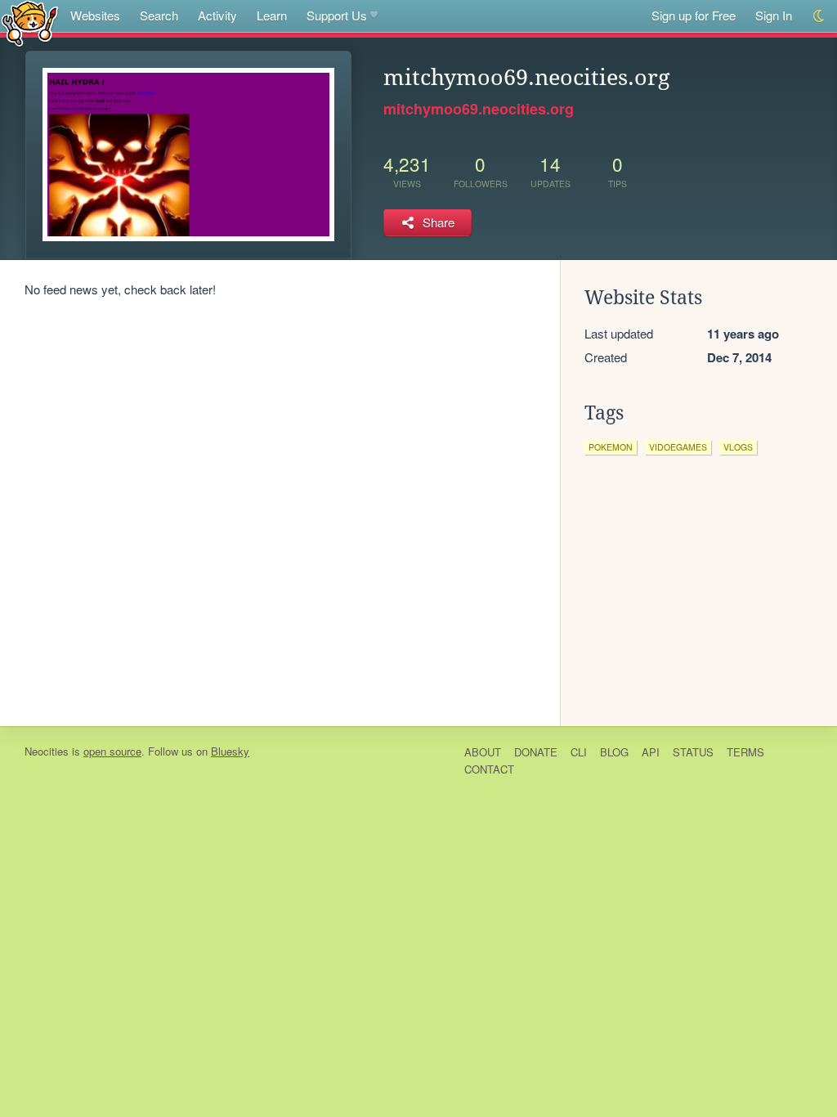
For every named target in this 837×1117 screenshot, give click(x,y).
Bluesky (230, 751)
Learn (272, 15)
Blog (614, 752)
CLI (579, 752)
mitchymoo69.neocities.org (478, 108)
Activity (217, 15)
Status (693, 752)
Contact (489, 769)
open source (112, 751)
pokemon (611, 447)
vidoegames (678, 447)
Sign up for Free (693, 15)
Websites (95, 15)
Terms (745, 752)
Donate (535, 752)
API (651, 752)
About (482, 752)
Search (159, 15)
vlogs (738, 447)
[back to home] (30, 22)
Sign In (773, 15)
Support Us (337, 15)
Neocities (47, 751)
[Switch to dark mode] (819, 16)
